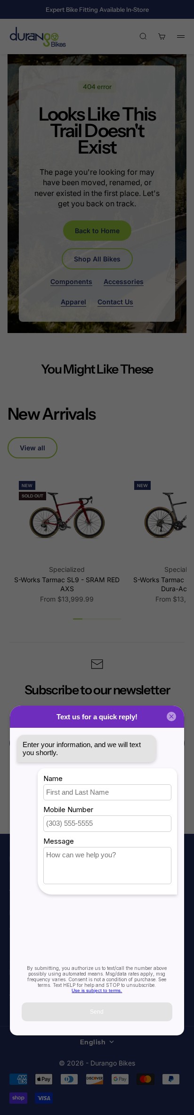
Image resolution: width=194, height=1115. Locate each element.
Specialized (67, 569)
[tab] (51, 414)
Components (71, 281)
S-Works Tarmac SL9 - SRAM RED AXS (67, 584)
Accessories (124, 281)
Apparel (73, 302)
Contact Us (115, 302)
